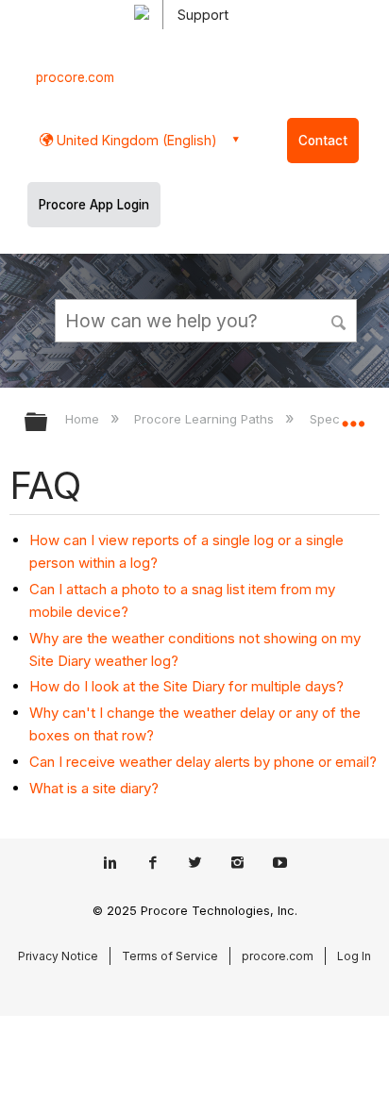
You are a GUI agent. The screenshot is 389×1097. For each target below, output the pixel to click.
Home (84, 418)
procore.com (75, 77)
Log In (354, 956)
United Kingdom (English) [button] (135, 140)
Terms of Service (170, 956)
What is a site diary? (94, 788)
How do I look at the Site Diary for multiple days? (186, 686)
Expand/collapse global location (353, 416)
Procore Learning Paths (206, 418)
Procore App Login (94, 204)
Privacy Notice (58, 956)
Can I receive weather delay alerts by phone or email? (203, 762)
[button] (340, 320)
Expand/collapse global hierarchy (48, 423)
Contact (322, 140)
